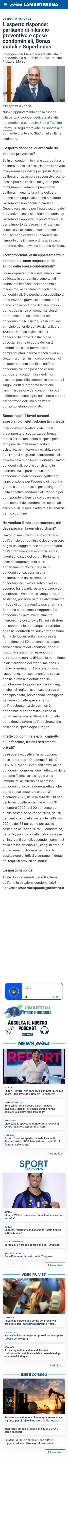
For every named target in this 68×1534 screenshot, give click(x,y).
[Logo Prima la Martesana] (34, 4)
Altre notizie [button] (55, 1153)
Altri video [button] (56, 1365)
